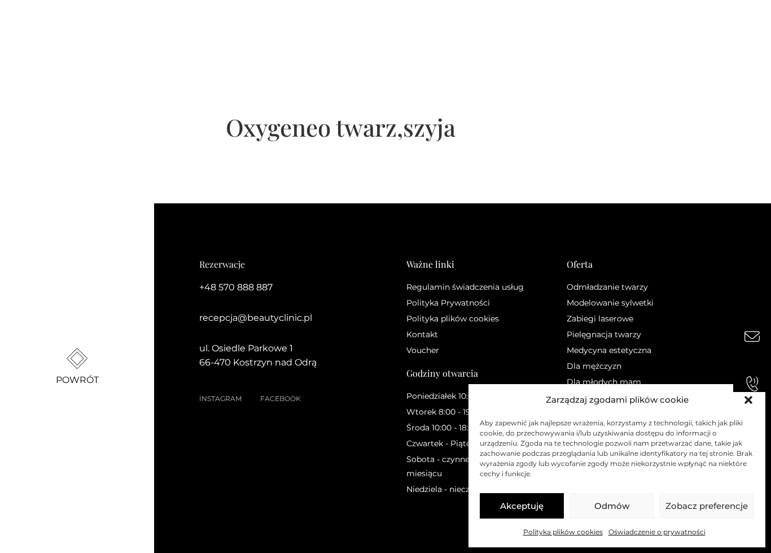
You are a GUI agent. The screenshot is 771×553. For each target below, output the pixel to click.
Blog (401, 34)
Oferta (246, 34)
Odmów (611, 505)
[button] (748, 400)
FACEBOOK (280, 398)
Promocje (302, 34)
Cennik (358, 34)
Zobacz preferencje (706, 505)
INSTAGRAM (220, 398)
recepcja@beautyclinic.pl (255, 317)
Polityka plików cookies (563, 532)
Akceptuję (522, 505)
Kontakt (449, 34)
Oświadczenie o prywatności (657, 532)
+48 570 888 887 (236, 287)
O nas (187, 34)
